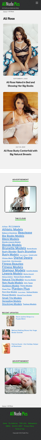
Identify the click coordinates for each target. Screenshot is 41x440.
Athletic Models (12, 229)
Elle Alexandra (16, 261)
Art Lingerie (14, 226)
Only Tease (28, 283)
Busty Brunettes (26, 251)
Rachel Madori (22, 292)
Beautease (25, 232)
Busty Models (10, 254)
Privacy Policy (29, 426)
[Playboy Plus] (20, 212)
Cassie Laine (33, 255)
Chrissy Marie (7, 258)
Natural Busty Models (22, 277)
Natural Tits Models (13, 279)
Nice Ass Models (30, 280)
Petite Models (26, 286)
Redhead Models (32, 292)
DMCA (8, 426)
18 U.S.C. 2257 (17, 426)
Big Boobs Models (13, 235)
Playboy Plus (21, 288)
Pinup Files (6, 289)
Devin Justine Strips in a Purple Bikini (25, 318)
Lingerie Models (12, 273)
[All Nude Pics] (12, 5)
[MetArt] (20, 393)
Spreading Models (11, 301)
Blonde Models (12, 245)
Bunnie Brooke (32, 248)
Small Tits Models (12, 298)
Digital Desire (23, 257)
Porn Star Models (9, 292)
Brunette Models (14, 248)
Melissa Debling (7, 277)
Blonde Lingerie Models (11, 242)
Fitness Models (12, 267)
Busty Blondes (9, 251)
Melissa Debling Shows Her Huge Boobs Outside (24, 331)
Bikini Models (10, 239)
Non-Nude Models (12, 282)
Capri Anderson (24, 255)
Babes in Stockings (9, 233)
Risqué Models (9, 295)
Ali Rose (5, 226)
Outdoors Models (10, 285)
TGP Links (22, 423)
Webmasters (32, 423)
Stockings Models (12, 304)
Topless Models (29, 304)
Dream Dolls (6, 261)
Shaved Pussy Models (24, 295)
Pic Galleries (13, 423)
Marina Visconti (28, 274)
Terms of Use (19, 429)
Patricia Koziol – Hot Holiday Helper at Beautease (25, 345)
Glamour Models (13, 270)
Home (5, 423)
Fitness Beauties (12, 263)
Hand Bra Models (32, 271)
